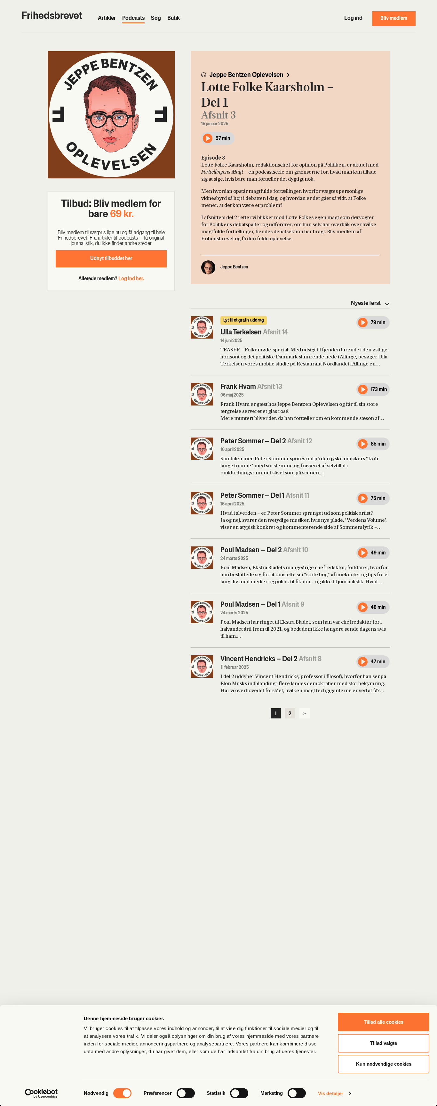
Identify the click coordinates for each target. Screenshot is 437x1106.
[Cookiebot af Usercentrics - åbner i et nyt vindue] (41, 1093)
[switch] (186, 1093)
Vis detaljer (330, 1093)
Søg (156, 18)
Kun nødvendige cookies (383, 1064)
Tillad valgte (383, 1043)
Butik (173, 18)
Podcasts (133, 18)
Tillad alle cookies (383, 1022)
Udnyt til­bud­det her (111, 258)
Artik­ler (107, 18)
